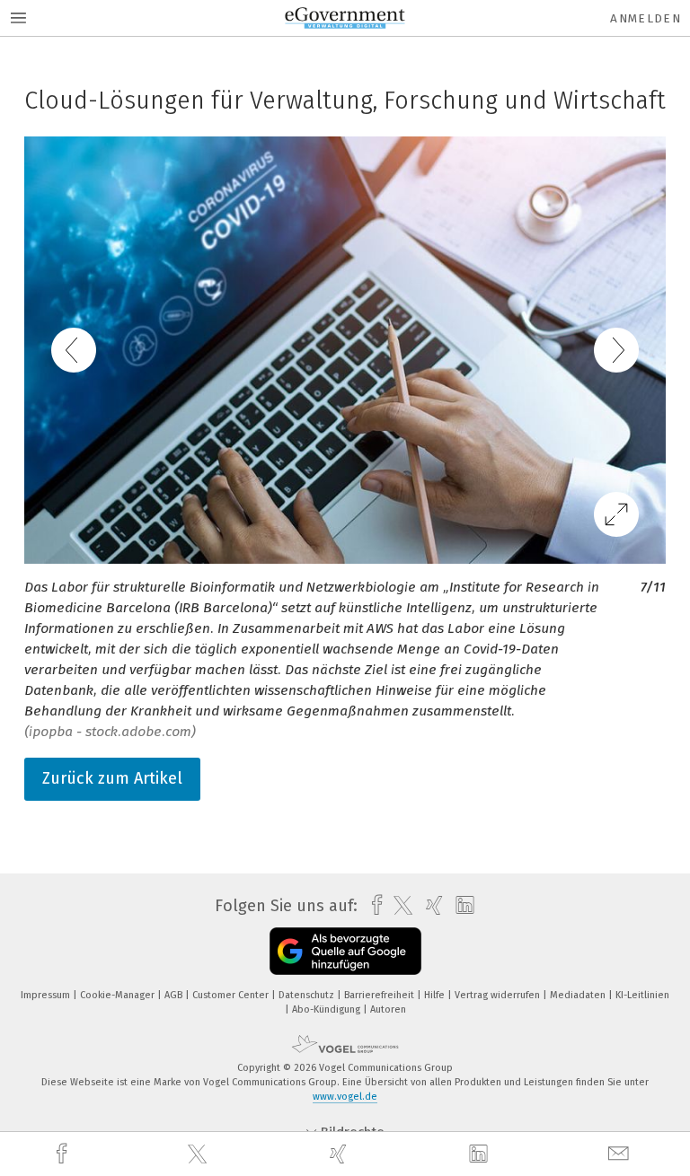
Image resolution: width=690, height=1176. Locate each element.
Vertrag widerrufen (499, 995)
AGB (174, 995)
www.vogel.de (345, 1096)
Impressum (47, 995)
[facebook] (64, 1154)
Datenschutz (308, 995)
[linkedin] (480, 1154)
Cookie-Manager (118, 995)
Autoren (388, 1009)
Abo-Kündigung (327, 1009)
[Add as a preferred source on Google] (345, 951)
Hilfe (435, 995)
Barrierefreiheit (380, 995)
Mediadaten (579, 995)
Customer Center (231, 995)
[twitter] (199, 1154)
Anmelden (645, 18)
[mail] (620, 1154)
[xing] (340, 1154)
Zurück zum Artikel (112, 778)
